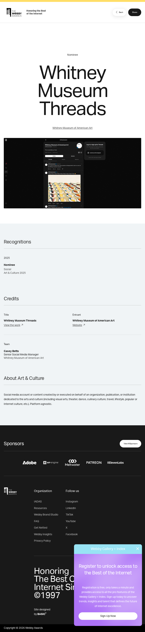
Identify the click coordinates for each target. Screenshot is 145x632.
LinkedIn (71, 508)
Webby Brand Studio (46, 514)
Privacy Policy (42, 541)
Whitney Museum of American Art (72, 128)
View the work (12, 325)
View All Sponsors (130, 444)
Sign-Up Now (108, 616)
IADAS (38, 501)
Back (121, 12)
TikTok (69, 514)
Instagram (72, 501)
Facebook (72, 534)
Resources (40, 508)
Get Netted (40, 527)
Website (77, 325)
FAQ (36, 521)
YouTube (71, 521)
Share (134, 12)
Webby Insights (43, 534)
